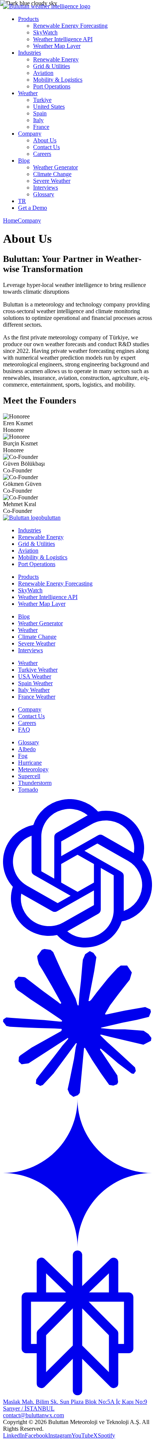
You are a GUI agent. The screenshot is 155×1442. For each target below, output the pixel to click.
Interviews (45, 187)
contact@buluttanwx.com (33, 1415)
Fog (22, 756)
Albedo (27, 749)
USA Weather (34, 676)
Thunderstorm (35, 783)
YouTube (82, 1435)
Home (10, 220)
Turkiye (42, 100)
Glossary (43, 194)
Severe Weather (51, 181)
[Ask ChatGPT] (77, 945)
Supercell (29, 776)
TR (22, 201)
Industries (29, 52)
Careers (42, 154)
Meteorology (33, 769)
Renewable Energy (56, 59)
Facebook (36, 1435)
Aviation (43, 73)
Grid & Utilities (51, 66)
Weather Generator (55, 167)
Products (28, 19)
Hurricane (30, 762)
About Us (44, 140)
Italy (38, 120)
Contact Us (46, 147)
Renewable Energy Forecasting (70, 25)
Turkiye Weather (38, 669)
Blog (24, 160)
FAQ (24, 729)
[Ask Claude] (77, 1095)
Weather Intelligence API (63, 39)
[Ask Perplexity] (77, 1395)
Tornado (28, 789)
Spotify (106, 1435)
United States (49, 106)
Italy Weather (34, 690)
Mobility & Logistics (57, 79)
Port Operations (51, 86)
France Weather (36, 696)
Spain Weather (35, 683)
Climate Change (52, 174)
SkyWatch (45, 32)
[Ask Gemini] (77, 1245)
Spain (40, 113)
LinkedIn (14, 1435)
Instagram (59, 1435)
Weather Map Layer (57, 46)
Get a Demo (32, 208)
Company (29, 133)
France (41, 127)
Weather (28, 93)
